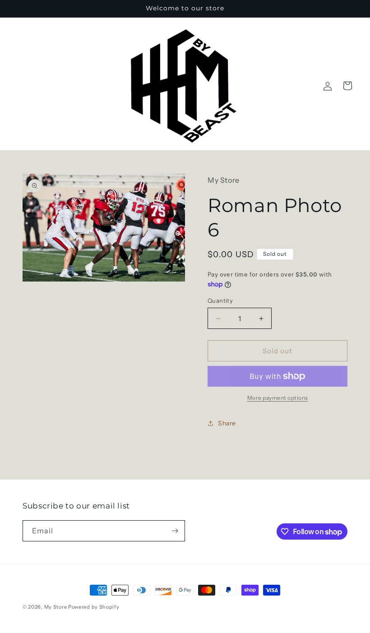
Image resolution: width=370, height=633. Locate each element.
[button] (347, 86)
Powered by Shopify (94, 607)
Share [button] (227, 423)
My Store (55, 607)
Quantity (220, 300)
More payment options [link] (277, 397)
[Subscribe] (175, 530)
